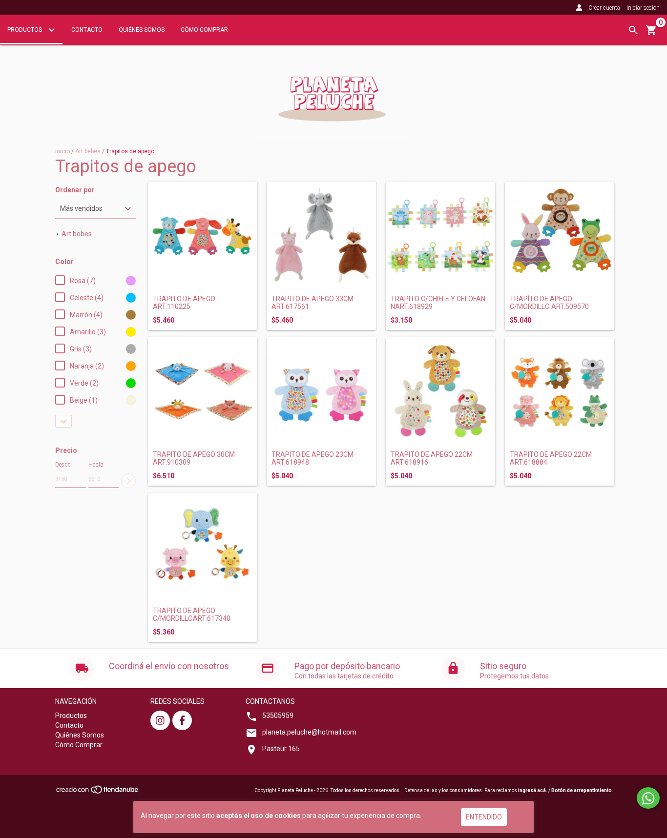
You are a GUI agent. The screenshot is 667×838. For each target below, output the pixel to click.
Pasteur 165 (281, 749)
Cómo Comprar (204, 29)
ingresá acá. (532, 790)
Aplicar (128, 480)
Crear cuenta (604, 7)
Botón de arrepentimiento (581, 790)
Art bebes (88, 151)
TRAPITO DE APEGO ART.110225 (184, 302)
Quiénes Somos (142, 29)
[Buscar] (633, 30)
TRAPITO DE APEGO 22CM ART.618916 (432, 458)
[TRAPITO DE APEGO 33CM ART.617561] (321, 236)
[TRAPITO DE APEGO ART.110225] (202, 236)
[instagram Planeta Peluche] (160, 720)
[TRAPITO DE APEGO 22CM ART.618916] (440, 392)
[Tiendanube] (98, 792)
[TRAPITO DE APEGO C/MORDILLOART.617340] (202, 548)
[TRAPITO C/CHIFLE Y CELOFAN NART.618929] (440, 236)
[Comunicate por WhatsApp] (648, 798)
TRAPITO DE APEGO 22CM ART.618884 (551, 458)
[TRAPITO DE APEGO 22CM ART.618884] (559, 392)
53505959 (277, 715)
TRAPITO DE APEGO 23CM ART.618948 (312, 458)
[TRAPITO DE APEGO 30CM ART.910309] (202, 392)
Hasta (96, 464)
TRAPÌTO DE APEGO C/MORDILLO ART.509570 (549, 302)
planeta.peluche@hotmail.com (309, 732)
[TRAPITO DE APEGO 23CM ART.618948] (321, 392)
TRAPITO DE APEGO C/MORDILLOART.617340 (191, 614)
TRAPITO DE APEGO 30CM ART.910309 (194, 458)
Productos (25, 29)
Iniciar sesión (643, 7)
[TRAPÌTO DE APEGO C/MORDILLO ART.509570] (559, 236)
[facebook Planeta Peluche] (182, 720)
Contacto (87, 29)
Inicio (62, 151)
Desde (62, 464)
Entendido (484, 817)
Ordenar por (75, 190)
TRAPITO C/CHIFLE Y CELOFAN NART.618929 (438, 302)
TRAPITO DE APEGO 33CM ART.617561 (312, 302)
